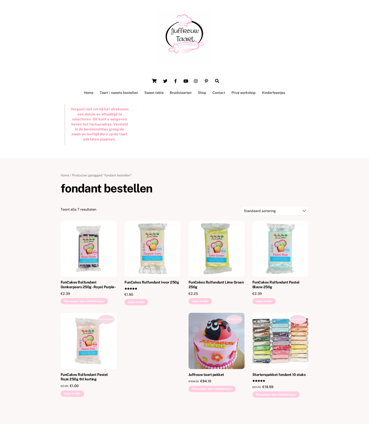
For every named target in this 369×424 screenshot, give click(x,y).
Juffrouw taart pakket (206, 374)
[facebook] (175, 80)
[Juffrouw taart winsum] (184, 61)
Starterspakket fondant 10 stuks (279, 374)
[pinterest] (206, 80)
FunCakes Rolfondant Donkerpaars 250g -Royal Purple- (88, 284)
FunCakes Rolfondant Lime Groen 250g (216, 284)
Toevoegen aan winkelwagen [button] (84, 301)
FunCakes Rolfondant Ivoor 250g (151, 282)
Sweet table (154, 93)
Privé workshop (243, 93)
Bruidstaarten (181, 93)
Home (88, 93)
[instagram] (196, 80)
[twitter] (165, 80)
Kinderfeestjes (273, 93)
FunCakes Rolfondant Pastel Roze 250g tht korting (84, 376)
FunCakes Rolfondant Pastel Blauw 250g (276, 284)
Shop (202, 93)
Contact (218, 93)
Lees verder (136, 302)
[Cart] (154, 81)
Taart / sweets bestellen (119, 93)
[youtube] (186, 80)
